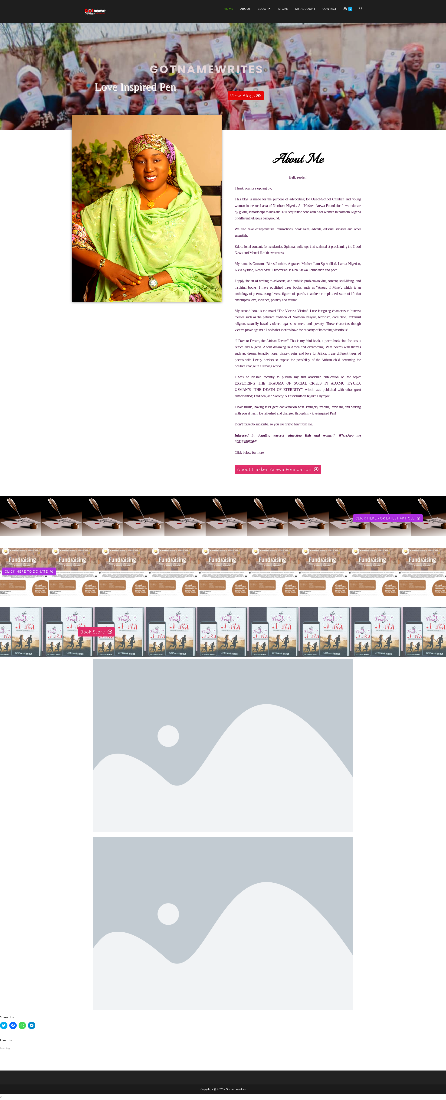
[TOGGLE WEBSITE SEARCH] (361, 8)
